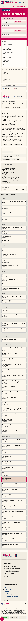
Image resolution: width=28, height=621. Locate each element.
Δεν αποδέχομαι (14, 617)
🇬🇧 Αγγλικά (16, 88)
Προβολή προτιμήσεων (23, 618)
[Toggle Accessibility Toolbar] (2, 619)
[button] (26, 604)
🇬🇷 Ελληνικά (6, 88)
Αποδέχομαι (5, 617)
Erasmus (7, 591)
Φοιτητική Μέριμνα (10, 587)
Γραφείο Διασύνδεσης (11, 589)
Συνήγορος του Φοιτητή (11, 593)
